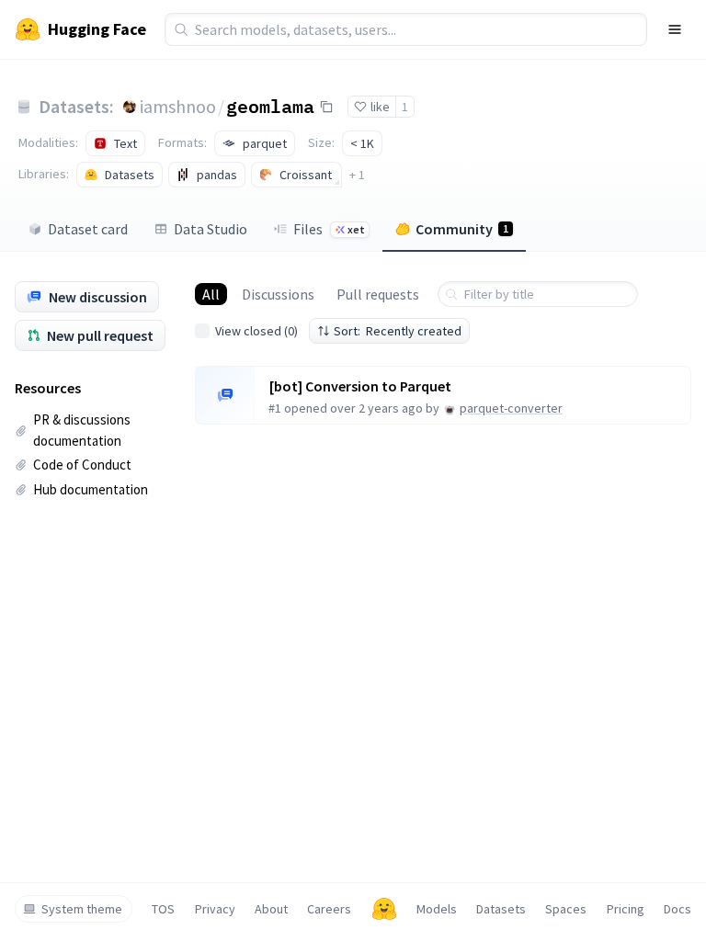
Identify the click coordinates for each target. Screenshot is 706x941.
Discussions (278, 294)
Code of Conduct (82, 464)
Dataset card (88, 229)
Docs (677, 909)
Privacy (215, 909)
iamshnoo (178, 106)
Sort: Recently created (397, 331)
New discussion (98, 297)
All (211, 294)
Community (462, 229)
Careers (329, 909)
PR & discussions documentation (82, 430)
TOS (163, 909)
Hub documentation (90, 489)
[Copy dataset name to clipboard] (326, 106)
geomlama (270, 105)
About (271, 909)
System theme (81, 909)
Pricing (625, 909)
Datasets (501, 909)
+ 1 (357, 174)
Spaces (565, 909)
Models (436, 909)
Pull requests (377, 294)
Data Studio (210, 229)
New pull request (100, 335)
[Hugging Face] (384, 909)
